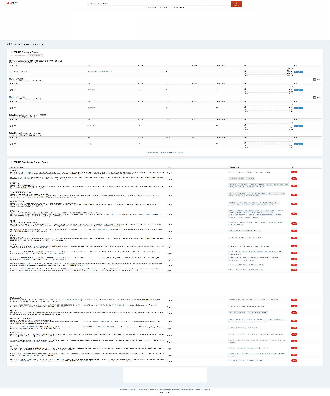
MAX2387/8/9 (100, 224)
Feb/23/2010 (278, 184)
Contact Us (198, 389)
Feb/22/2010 (233, 187)
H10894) (264, 312)
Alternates (165, 7)
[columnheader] (86, 167)
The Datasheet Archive (13, 3)
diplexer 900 (260, 187)
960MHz (261, 184)
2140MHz (258, 299)
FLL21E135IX (25, 177)
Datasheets (152, 7)
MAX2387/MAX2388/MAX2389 (144, 214)
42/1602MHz (274, 258)
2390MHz (261, 306)
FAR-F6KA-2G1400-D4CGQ (121, 305)
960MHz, (28, 253)
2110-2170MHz (241, 193)
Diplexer (241, 187)
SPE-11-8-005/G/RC (264, 340)
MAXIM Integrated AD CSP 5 (265, 215)
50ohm (286, 184)
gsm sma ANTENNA (235, 205)
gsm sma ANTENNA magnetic (269, 202)
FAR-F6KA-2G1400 (240, 322)
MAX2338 (232, 217)
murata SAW (274, 299)
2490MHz (260, 319)
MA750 (40, 258)
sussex (270, 205)
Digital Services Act (186, 389)
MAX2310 (278, 215)
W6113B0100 (91, 126)
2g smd (262, 322)
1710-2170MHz (243, 184)
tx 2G (231, 322)
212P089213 (52, 186)
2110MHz (112, 214)
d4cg (249, 322)
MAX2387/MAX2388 (249, 212)
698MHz (29, 341)
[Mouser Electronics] (11, 72)
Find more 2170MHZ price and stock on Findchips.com (165, 152)
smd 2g (255, 322)
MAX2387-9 (272, 222)
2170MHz (241, 178)
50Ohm (245, 202)
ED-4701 (258, 237)
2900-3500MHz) (59, 253)
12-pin (256, 222)
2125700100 (91, 108)
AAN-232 (267, 172)
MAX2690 (260, 212)
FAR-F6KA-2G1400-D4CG (105, 321)
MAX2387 (240, 217)
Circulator (278, 334)
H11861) (264, 193)
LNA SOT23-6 (269, 212)
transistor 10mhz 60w (276, 193)
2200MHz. (232, 342)
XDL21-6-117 (30, 172)
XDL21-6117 (84, 174)
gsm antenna (253, 202)
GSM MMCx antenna (249, 205)
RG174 (132, 204)
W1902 (89, 144)
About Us (207, 389)
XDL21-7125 (88, 270)
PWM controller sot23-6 (237, 215)
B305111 (252, 260)
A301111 (245, 260)
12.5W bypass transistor (250, 196)
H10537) (257, 312)
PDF (294, 172)
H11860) (257, 193)
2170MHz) (266, 299)
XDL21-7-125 (30, 269)
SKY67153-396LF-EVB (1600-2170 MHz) (99, 72)
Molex (12, 79)
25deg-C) (269, 184)
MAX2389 (280, 210)
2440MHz (257, 230)
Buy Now (299, 72)
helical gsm (262, 205)
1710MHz (43, 341)
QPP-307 (24, 195)
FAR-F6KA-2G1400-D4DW (105, 229)
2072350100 (91, 90)
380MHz (238, 212)
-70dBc (22, 336)
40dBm (257, 246)
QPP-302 (24, 312)
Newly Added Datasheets (128, 389)
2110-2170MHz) (251, 306)
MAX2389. (263, 222)
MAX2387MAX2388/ (270, 210)
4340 (283, 319)
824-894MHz (253, 184)
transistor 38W (234, 196)
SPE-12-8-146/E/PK (235, 260)
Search (236, 5)
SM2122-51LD (37, 246)
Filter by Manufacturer (18, 56)
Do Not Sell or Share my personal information (164, 389)
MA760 (40, 252)
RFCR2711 (24, 334)
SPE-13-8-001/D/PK (235, 254)
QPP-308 (24, 348)
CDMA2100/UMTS (38, 300)
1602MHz (279, 251)
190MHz (231, 212)
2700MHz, (49, 253)
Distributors (179, 7)
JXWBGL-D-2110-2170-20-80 (30, 327)
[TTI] (11, 90)
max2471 (251, 215)
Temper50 (259, 264)
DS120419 (270, 334)
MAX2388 (247, 217)
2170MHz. (251, 172)
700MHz (274, 340)
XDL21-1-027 (30, 263)
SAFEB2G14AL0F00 (70, 300)
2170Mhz (254, 340)
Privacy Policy (142, 389)
